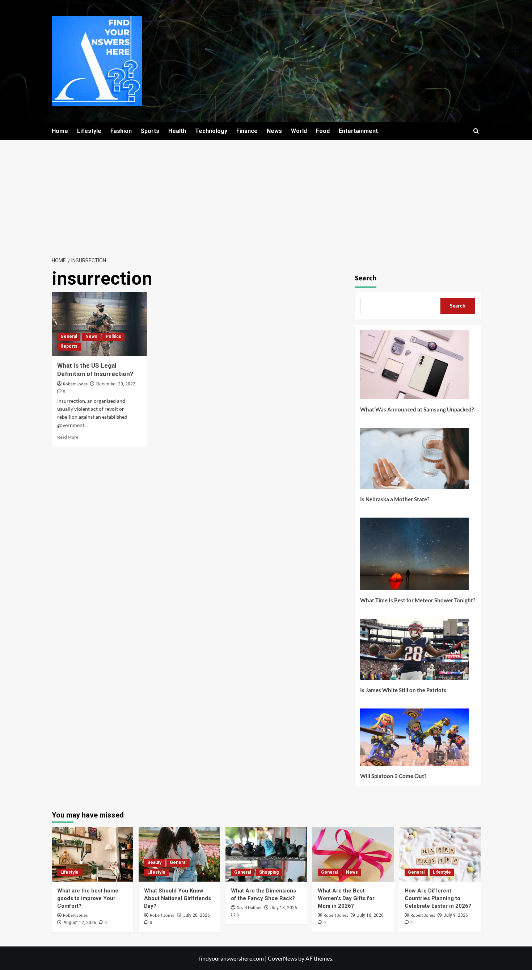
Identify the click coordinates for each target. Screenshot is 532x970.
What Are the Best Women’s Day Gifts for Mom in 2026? (346, 898)
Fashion (121, 130)
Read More (67, 437)
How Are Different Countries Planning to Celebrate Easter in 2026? (438, 898)
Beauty (154, 862)
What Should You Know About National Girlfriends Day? (177, 898)
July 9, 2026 (456, 915)
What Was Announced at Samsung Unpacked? (417, 409)
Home (60, 130)
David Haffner (249, 908)
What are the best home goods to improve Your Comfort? (87, 898)
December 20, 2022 (115, 383)
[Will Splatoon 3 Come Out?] (414, 739)
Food (323, 130)
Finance (247, 130)
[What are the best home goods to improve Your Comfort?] (92, 854)
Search (365, 278)
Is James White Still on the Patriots (403, 690)
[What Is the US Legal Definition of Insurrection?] (99, 324)
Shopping (269, 872)
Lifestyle (89, 130)
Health (177, 130)
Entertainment (358, 130)
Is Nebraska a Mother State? (394, 499)
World (299, 130)
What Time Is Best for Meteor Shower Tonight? (417, 600)
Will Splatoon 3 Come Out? (393, 776)
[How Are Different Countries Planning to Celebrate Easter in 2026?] (440, 854)
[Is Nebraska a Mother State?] (414, 461)
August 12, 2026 (79, 922)
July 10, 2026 (370, 915)
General (68, 336)
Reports (68, 346)
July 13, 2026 (283, 907)
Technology (211, 130)
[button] (476, 131)
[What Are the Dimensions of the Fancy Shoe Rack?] (266, 854)
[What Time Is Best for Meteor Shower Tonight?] (414, 556)
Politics (113, 336)
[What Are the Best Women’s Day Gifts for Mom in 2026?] (353, 854)
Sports (150, 130)
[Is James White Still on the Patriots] (414, 652)
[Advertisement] (266, 194)
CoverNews (282, 958)
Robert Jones (75, 384)
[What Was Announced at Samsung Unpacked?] (414, 367)
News (274, 130)
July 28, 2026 (196, 915)
